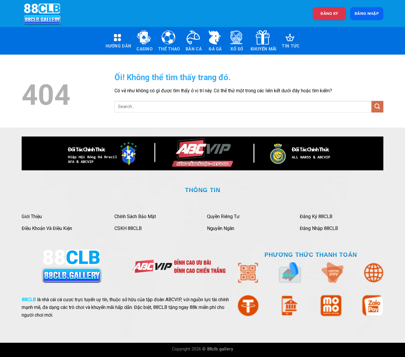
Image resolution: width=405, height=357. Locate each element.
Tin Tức (290, 46)
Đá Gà (215, 49)
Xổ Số (236, 49)
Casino (144, 49)
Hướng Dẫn (118, 46)
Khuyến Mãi (264, 49)
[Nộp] (377, 106)
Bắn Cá (194, 49)
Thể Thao (169, 49)
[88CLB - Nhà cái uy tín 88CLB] (46, 13)
